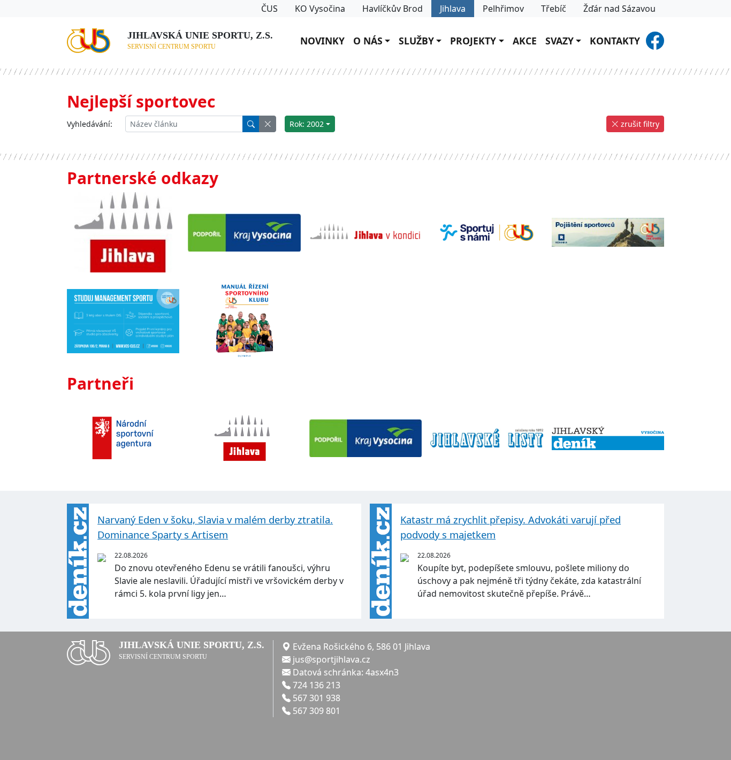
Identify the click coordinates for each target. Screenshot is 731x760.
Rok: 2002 (307, 124)
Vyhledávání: (89, 124)
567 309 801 (316, 711)
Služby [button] (416, 40)
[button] (267, 124)
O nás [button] (368, 40)
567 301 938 (316, 698)
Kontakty (615, 40)
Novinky (322, 40)
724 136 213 (316, 685)
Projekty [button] (473, 40)
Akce (525, 40)
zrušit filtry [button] (639, 124)
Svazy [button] (559, 40)
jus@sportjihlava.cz (331, 659)
